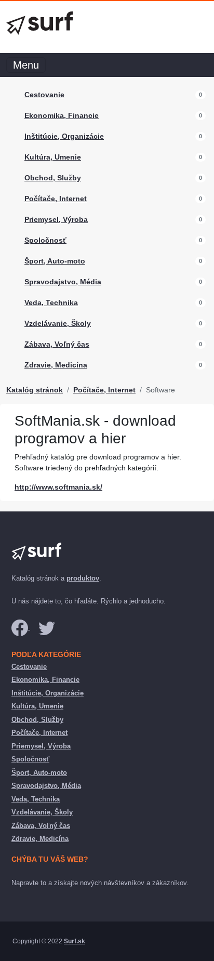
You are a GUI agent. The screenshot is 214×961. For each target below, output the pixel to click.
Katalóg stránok (34, 390)
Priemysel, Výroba (56, 219)
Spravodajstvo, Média (62, 282)
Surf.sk (74, 941)
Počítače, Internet (55, 198)
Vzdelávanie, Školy (57, 323)
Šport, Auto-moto (54, 261)
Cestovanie (44, 94)
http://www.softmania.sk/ (58, 487)
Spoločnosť (45, 240)
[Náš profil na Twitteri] (46, 627)
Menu (26, 65)
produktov (82, 578)
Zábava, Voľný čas (56, 344)
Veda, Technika (51, 302)
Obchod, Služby (52, 178)
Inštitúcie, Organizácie (64, 136)
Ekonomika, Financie (61, 115)
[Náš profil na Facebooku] (20, 627)
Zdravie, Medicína (55, 365)
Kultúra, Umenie (52, 157)
